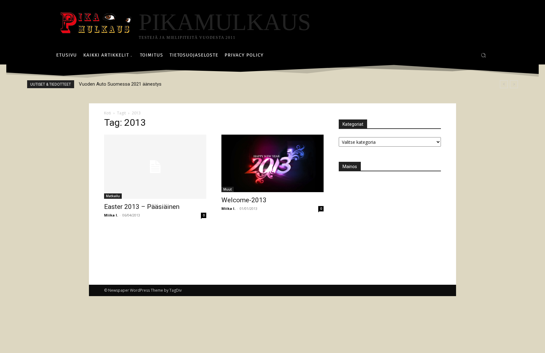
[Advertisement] (386, 219)
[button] (483, 55)
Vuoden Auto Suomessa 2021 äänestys (120, 84)
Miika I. (111, 215)
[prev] (504, 84)
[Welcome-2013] (272, 163)
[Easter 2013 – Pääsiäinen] (155, 167)
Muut (227, 189)
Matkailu (113, 196)
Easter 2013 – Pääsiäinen (141, 206)
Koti (107, 113)
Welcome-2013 (244, 200)
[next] (514, 84)
